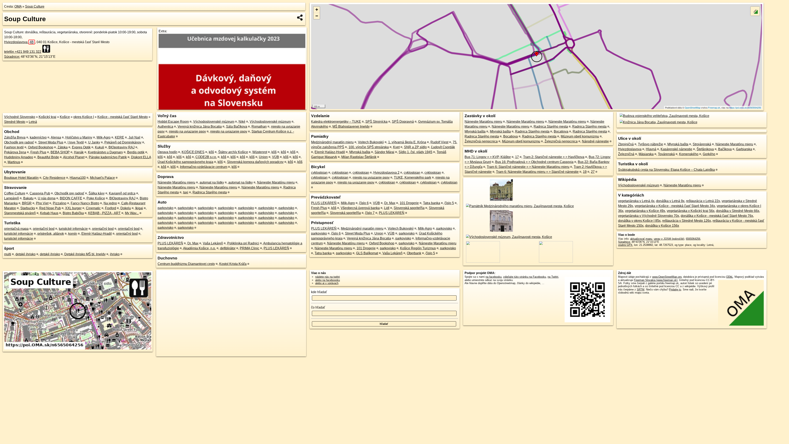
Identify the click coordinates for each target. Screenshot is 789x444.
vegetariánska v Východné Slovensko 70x (648, 215)
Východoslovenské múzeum (213, 121)
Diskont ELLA (141, 157)
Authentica (165, 126)
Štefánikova (705, 149)
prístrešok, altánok (50, 233)
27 (593, 171)
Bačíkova (725, 149)
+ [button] (316, 9)
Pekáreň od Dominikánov (122, 142)
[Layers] (755, 11)
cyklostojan (319, 172)
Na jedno (110, 203)
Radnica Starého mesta (210, 192)
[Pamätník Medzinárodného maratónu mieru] (519, 206)
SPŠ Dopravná (403, 121)
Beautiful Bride (48, 157)
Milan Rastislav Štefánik (358, 157)
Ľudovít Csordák (443, 147)
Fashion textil (14, 147)
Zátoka (63, 147)
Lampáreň (11, 198)
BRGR (27, 203)
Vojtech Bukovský (371, 142)
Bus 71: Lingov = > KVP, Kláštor (488, 157)
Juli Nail (134, 137)
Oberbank (414, 253)
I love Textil (76, 142)
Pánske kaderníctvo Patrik (108, 157)
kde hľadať (319, 292)
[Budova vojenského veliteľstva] (663, 116)
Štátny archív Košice (233, 152)
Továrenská (666, 154)
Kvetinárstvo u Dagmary (105, 152)
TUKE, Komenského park (412, 177)
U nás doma (46, 198)
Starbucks (27, 208)
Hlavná (651, 149)
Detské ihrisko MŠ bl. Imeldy (85, 254)
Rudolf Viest (439, 142)
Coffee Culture (14, 193)
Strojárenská (702, 144)
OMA (18, 6)
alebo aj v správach (326, 283)
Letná (33, 122)
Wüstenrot (259, 152)
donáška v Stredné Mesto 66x (737, 211)
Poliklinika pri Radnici (243, 243)
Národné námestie (595, 141)
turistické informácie (73, 228)
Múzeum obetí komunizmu (580, 136)
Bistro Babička (73, 213)
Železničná (626, 154)
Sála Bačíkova (236, 126)
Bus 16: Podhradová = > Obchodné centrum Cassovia (534, 162)
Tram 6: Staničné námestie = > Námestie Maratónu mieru (528, 167)
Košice (65, 117)
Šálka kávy (97, 193)
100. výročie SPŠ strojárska (368, 147)
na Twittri (553, 276)
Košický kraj (47, 117)
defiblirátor (227, 248)
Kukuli (99, 147)
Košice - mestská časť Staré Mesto (122, 117)
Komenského (688, 154)
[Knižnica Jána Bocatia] (657, 122)
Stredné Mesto (14, 122)
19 (585, 171)
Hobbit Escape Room (173, 121)
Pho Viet (42, 203)
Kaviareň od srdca (122, 193)
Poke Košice (96, 198)
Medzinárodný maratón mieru (332, 142)
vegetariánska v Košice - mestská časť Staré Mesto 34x (675, 206)
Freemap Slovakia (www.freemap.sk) (655, 280)
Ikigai (139, 208)
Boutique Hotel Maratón (21, 177)
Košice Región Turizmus (418, 248)
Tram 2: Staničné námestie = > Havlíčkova (553, 157)
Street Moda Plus (50, 142)
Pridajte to (675, 289)
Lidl (386, 208)
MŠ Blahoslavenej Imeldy (351, 126)
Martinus (14, 162)
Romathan (259, 126)
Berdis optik (135, 152)
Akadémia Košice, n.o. (199, 248)
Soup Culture (34, 6)
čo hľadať (318, 307)
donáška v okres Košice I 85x (639, 220)
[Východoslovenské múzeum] (501, 232)
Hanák (79, 152)
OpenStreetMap (692, 107)
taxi (185, 192)
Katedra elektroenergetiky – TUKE (336, 121)
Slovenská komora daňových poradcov (255, 162)
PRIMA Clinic (249, 248)
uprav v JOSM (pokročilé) (669, 238)
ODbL (729, 276)
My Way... (132, 213)
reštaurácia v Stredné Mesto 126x (686, 220)
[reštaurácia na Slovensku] (47, 49)
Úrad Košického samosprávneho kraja (185, 162)
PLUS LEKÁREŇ (170, 243)
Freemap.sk (714, 107)
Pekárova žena (15, 152)
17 (517, 157)
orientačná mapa (16, 228)
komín (72, 233)
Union (263, 157)
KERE (119, 137)
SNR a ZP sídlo (415, 147)
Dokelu (125, 208)
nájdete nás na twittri (327, 276)
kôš (211, 152)
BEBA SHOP (60, 152)
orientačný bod (43, 228)
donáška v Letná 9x (670, 201)
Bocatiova (561, 131)
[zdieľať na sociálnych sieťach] (300, 17)
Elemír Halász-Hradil (96, 233)
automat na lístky (212, 182)
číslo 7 (370, 213)
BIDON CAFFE (71, 198)
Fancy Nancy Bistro (85, 203)
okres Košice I (83, 117)
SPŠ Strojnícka (376, 121)
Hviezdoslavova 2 (386, 172)
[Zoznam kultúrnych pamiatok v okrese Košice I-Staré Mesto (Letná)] (501, 201)
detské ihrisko (25, 254)
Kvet (396, 147)
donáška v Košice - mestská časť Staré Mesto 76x (717, 215)
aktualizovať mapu (641, 238)
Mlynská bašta (359, 152)
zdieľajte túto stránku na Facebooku (524, 276)
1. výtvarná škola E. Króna (407, 142)
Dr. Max (192, 243)
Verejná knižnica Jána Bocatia (200, 126)
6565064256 (693, 238)
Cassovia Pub (40, 193)
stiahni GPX (625, 244)
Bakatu (28, 198)
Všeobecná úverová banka (360, 208)
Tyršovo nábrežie (650, 144)
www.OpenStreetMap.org (667, 276)
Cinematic (93, 208)
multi (7, 254)
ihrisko (115, 254)
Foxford (110, 208)
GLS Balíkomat (367, 253)
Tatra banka (431, 203)
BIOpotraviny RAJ (121, 147)
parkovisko (165, 208)
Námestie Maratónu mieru (176, 182)
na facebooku (494, 276)
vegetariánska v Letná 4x (636, 201)
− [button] (316, 15)
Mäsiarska (646, 154)
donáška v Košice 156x (662, 225)
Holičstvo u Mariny (78, 137)
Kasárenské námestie (676, 149)
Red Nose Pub (50, 208)
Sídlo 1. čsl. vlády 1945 (415, 152)
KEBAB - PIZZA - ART (104, 213)
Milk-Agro (104, 137)
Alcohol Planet (73, 157)
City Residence (54, 177)
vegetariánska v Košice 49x (645, 211)
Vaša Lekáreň (213, 243)
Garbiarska (744, 149)
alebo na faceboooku (327, 280)
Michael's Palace (102, 177)
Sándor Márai (384, 152)
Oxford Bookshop (40, 147)
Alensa (56, 137)
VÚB (275, 157)
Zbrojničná (626, 144)
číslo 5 (449, 203)
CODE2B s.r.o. (206, 157)
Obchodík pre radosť (19, 142)
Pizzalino (59, 203)
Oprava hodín (167, 152)
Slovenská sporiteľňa (409, 208)
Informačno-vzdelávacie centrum (203, 167)
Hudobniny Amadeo (18, 157)
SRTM (640, 289)
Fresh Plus (38, 152)
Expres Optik (81, 147)
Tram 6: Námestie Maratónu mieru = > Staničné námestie (537, 171)
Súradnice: (12, 56)
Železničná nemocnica (481, 141)
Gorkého (709, 154)
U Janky (94, 142)
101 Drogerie (409, 203)
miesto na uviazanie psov (187, 131)
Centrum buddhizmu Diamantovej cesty (186, 264)
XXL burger (73, 208)
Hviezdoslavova (19, 42)
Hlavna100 (78, 177)
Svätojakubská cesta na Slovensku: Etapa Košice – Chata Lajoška (666, 169)
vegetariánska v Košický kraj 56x (690, 211)
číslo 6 (364, 203)
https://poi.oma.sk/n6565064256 (745, 107)
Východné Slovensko (19, 117)
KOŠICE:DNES (193, 152)
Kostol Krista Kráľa (233, 264)
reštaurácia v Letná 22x (703, 201)
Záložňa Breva (14, 137)
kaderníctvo (38, 137)
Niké (242, 121)
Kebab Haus (49, 213)
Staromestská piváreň (20, 213)
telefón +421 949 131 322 (22, 51)
